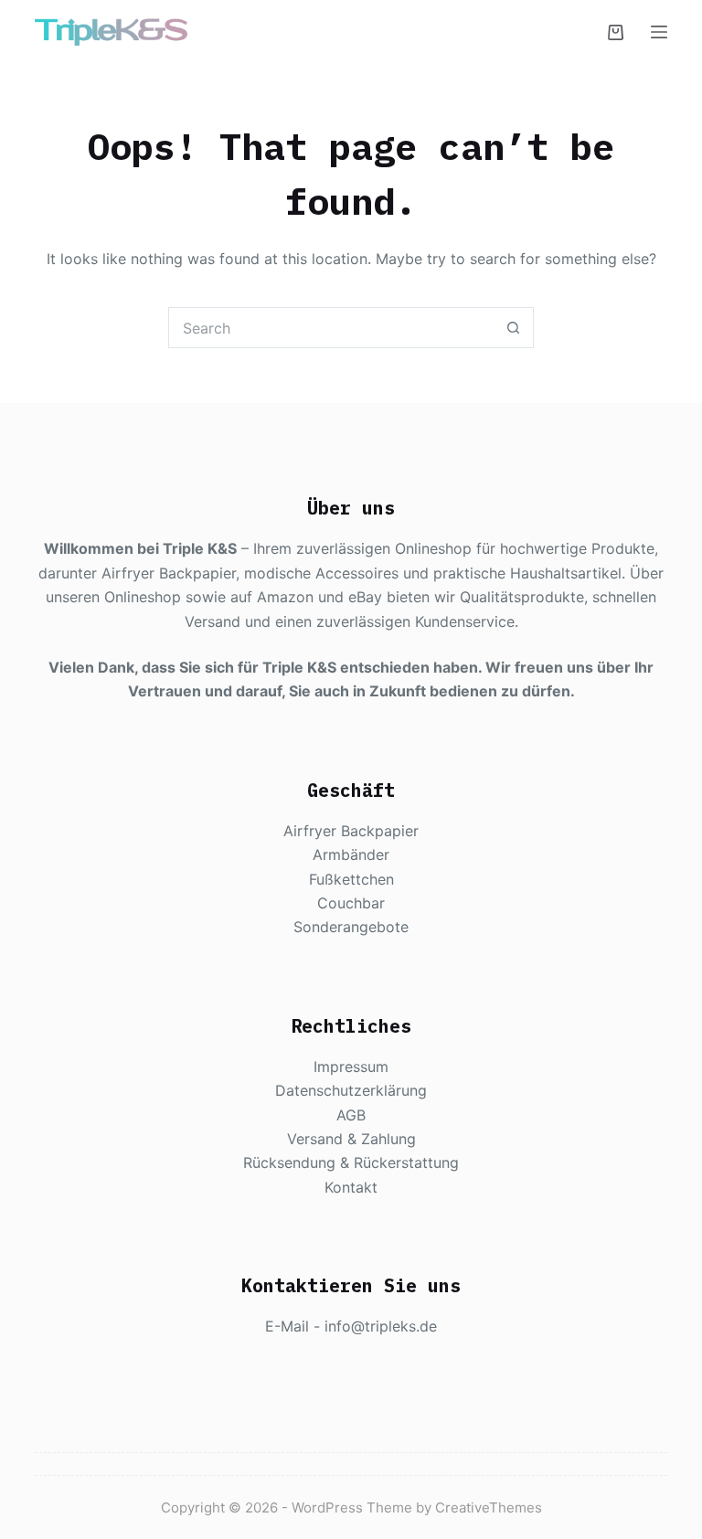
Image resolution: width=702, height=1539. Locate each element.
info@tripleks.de (380, 1326)
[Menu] (659, 32)
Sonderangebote (351, 927)
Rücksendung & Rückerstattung (351, 1162)
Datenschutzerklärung (351, 1090)
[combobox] (331, 327)
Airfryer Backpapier (351, 831)
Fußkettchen (351, 879)
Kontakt (351, 1187)
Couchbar (351, 903)
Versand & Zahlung (351, 1139)
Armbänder (351, 854)
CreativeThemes (488, 1507)
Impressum (351, 1066)
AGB (351, 1115)
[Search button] (513, 327)
